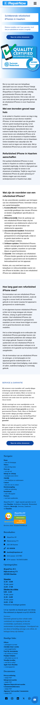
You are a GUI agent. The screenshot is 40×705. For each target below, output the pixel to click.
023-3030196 (11, 548)
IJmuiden (9, 508)
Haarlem (10, 504)
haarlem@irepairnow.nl (14, 552)
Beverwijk (13, 506)
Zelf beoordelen (20, 517)
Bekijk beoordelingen (20, 521)
